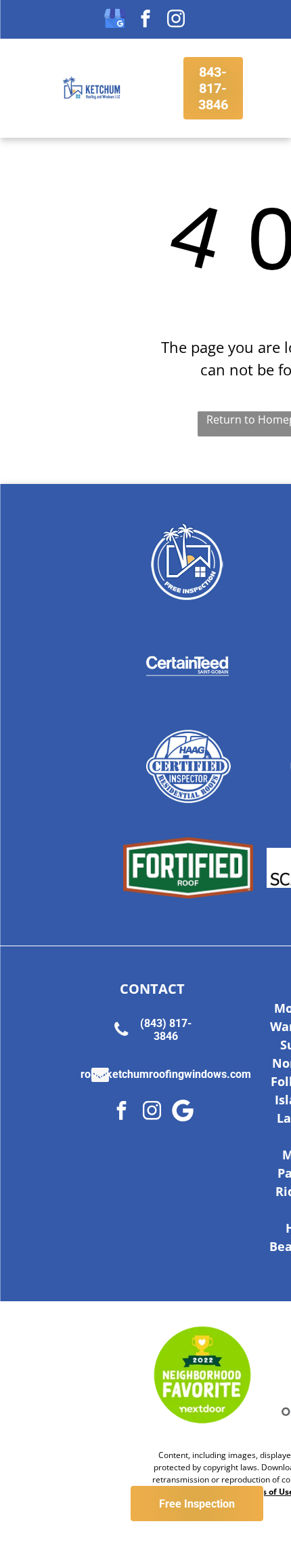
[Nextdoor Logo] (202, 1375)
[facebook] (145, 20)
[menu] (20, 25)
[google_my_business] (115, 20)
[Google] (182, 1112)
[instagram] (175, 20)
